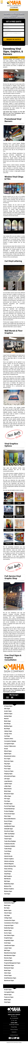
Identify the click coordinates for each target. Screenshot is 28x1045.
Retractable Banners (10, 818)
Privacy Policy (14, 1027)
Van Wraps (7, 853)
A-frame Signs (8, 706)
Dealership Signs (9, 928)
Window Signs (8, 891)
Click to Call (14, 9)
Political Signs (8, 960)
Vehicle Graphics (9, 858)
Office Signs (7, 796)
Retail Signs (7, 970)
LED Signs (7, 778)
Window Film (7, 886)
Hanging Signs (8, 773)
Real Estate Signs (9, 965)
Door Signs (7, 758)
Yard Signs (7, 893)
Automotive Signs (9, 903)
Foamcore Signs (8, 771)
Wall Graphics (8, 876)
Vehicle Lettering (9, 861)
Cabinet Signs (8, 731)
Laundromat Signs (9, 945)
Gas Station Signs (9, 935)
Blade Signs (7, 721)
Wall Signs (7, 881)
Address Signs (8, 713)
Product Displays (9, 811)
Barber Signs (7, 910)
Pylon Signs (7, 816)
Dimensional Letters (9, 756)
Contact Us (14, 1032)
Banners (6, 718)
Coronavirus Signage (10, 741)
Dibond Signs (8, 751)
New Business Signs (9, 955)
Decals (6, 748)
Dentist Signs (8, 930)
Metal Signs (7, 791)
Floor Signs (7, 768)
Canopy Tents (8, 733)
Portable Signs (8, 803)
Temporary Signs (9, 836)
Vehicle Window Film (10, 866)
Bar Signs (7, 908)
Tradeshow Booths (9, 843)
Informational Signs (9, 776)
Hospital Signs (8, 938)
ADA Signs (7, 708)
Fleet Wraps (7, 766)
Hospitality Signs (9, 940)
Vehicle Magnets (9, 863)
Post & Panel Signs (9, 806)
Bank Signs (7, 905)
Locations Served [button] (14, 1035)
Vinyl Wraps (7, 873)
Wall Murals (7, 878)
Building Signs (8, 726)
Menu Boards (8, 788)
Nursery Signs (8, 958)
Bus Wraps (7, 728)
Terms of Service (14, 1029)
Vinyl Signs (7, 1002)
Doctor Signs (7, 933)
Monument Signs (9, 793)
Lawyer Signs (8, 948)
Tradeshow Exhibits (9, 846)
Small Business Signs (10, 978)
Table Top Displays (9, 833)
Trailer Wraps (8, 848)
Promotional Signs (9, 813)
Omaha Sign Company (14, 1024)
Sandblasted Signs (9, 826)
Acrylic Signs (8, 711)
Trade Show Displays (10, 841)
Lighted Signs (8, 783)
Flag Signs (7, 763)
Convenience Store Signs (11, 923)
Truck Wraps (7, 851)
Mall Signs (7, 950)
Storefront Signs (9, 831)
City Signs (7, 915)
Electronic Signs (8, 761)
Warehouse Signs (9, 980)
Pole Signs (7, 801)
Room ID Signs (8, 821)
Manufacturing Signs (10, 953)
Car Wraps (7, 736)
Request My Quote (13, 39)
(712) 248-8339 (14, 7)
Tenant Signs (8, 838)
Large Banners (8, 781)
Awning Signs (8, 716)
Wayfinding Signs (9, 883)
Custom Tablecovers (10, 746)
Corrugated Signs (9, 743)
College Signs (8, 918)
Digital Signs (7, 753)
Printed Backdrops (9, 808)
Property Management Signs (12, 963)
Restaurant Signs (9, 968)
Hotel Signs (7, 943)
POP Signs (7, 798)
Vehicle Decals (8, 856)
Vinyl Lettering (8, 868)
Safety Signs (7, 823)
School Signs (8, 975)
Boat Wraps (7, 723)
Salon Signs (7, 973)
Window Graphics (9, 888)
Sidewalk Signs (8, 828)
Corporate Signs (8, 925)
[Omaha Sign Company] (14, 1010)
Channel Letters (8, 738)
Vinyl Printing (8, 871)
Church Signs (8, 913)
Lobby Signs (7, 786)
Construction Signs (9, 920)
